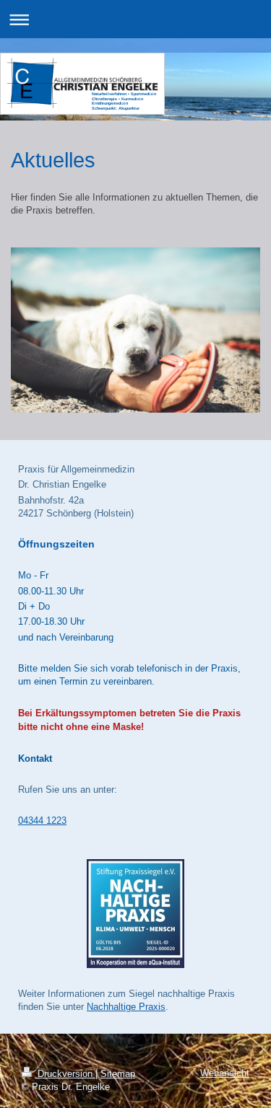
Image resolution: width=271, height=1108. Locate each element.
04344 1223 (42, 820)
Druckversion (65, 1073)
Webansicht (224, 1073)
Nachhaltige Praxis (126, 1006)
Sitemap (117, 1073)
